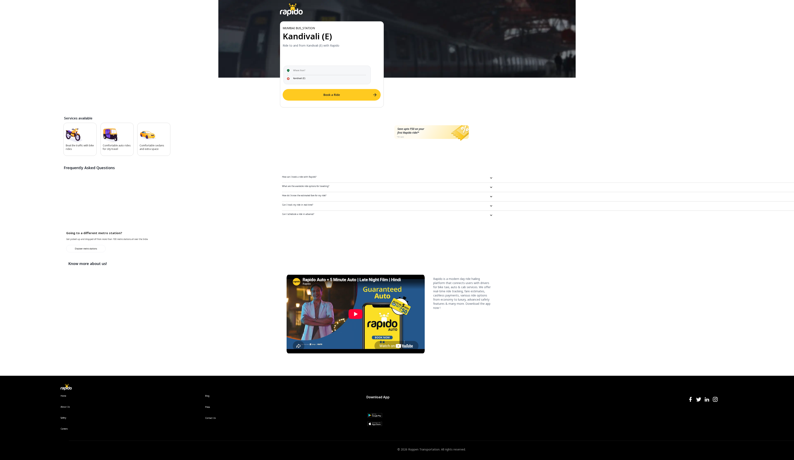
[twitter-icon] (699, 399)
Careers (64, 428)
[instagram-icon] (715, 399)
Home (63, 395)
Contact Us (210, 418)
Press (207, 407)
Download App (378, 397)
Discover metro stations (86, 248)
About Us (65, 406)
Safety (63, 417)
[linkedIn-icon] (707, 399)
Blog (207, 395)
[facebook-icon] (690, 399)
